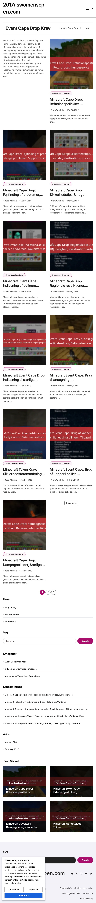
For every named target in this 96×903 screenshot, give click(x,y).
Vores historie (12, 614)
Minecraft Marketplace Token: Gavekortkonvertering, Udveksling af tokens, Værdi (45, 716)
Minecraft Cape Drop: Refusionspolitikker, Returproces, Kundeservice (71, 103)
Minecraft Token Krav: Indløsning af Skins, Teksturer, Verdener (35, 702)
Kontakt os (10, 621)
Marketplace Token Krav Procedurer (22, 676)
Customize (14, 889)
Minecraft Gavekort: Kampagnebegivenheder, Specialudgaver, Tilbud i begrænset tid (46, 709)
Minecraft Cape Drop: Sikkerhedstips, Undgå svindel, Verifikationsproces (71, 194)
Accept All (23, 895)
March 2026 (11, 742)
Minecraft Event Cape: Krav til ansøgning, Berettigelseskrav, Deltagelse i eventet (71, 382)
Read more (71, 503)
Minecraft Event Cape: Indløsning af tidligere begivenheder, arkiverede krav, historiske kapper (22, 287)
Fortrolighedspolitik (71, 893)
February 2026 (12, 749)
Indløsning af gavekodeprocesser (21, 669)
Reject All (33, 889)
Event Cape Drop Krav (61, 93)
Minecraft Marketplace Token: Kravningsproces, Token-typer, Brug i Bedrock (42, 723)
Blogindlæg (10, 607)
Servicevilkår (66, 888)
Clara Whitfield (57, 110)
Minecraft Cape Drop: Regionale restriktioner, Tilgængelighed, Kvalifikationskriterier (67, 287)
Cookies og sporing (83, 888)
